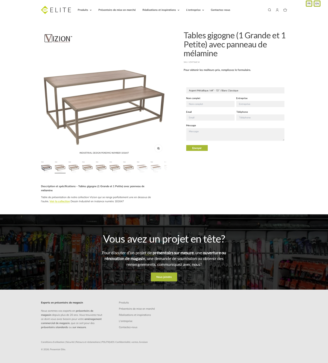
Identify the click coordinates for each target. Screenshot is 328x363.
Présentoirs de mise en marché (117, 9)
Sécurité (70, 342)
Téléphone (242, 112)
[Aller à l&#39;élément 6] (114, 167)
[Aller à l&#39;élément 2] (60, 167)
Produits (83, 9)
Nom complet (193, 98)
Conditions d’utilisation (52, 342)
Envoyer (197, 148)
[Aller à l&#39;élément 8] (142, 167)
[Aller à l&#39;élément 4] (87, 167)
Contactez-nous (220, 9)
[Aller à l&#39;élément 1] (46, 167)
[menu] (313, 4)
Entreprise (242, 98)
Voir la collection (60, 201)
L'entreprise (193, 9)
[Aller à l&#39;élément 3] (73, 167)
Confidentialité (122, 342)
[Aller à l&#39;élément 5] (101, 167)
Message (191, 125)
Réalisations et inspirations (159, 9)
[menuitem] (309, 4)
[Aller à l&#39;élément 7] (128, 167)
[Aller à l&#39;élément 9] (155, 167)
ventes (134, 342)
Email (189, 112)
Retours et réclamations (88, 342)
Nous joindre (164, 276)
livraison (143, 342)
